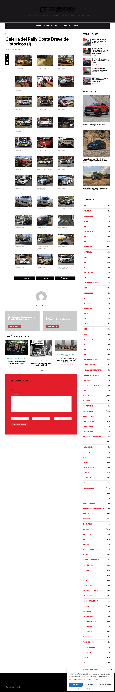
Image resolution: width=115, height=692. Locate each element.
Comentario (14, 394)
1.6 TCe (85, 313)
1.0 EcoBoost (88, 216)
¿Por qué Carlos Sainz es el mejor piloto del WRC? (16, 362)
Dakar (15, 358)
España (85, 462)
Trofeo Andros (89, 647)
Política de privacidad (92, 688)
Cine (84, 390)
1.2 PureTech (88, 231)
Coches (67, 25)
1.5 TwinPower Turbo (91, 283)
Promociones (88, 565)
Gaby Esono (13, 366)
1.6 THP (85, 324)
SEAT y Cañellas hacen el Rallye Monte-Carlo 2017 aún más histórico (66, 360)
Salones (86, 606)
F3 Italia (86, 473)
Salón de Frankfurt (90, 601)
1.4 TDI (85, 257)
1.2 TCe (85, 237)
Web (55, 415)
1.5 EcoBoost (88, 272)
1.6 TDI (85, 319)
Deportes (86, 452)
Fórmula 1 (87, 478)
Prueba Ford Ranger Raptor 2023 (94, 125)
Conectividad (88, 426)
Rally (7, 33)
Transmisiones (88, 642)
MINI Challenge (88, 514)
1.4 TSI (85, 262)
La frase (86, 498)
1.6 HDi (85, 298)
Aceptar (75, 685)
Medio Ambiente (89, 503)
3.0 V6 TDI (86, 380)
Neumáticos (87, 524)
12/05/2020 (20, 366)
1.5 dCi (85, 267)
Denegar (90, 685)
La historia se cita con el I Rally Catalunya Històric (41, 364)
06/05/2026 (95, 44)
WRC (84, 662)
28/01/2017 (70, 364)
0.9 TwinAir (87, 211)
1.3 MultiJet (87, 247)
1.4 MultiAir (87, 252)
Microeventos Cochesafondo (94, 509)
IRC (84, 493)
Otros (85, 555)
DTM (84, 457)
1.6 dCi (85, 288)
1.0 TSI (85, 226)
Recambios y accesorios (92, 591)
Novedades (49, 317)
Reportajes (87, 596)
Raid (84, 575)
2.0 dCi (85, 334)
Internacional (88, 488)
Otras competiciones (91, 550)
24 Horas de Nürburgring (92, 370)
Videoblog (87, 652)
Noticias (47, 25)
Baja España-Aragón (91, 385)
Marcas (58, 25)
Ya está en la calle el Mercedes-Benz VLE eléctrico (99, 41)
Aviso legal (101, 688)
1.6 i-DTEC (86, 303)
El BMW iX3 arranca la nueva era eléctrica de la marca (100, 60)
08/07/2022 (85, 191)
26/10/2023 (94, 73)
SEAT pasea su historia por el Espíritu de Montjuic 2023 (100, 79)
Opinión (86, 544)
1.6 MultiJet (87, 308)
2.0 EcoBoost (88, 339)
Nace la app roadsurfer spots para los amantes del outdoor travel (95, 189)
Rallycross (87, 585)
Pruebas (37, 25)
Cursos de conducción (92, 437)
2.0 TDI (85, 349)
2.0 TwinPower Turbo (91, 360)
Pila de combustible (91, 560)
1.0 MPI (85, 221)
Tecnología (87, 632)
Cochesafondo (16, 49)
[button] (111, 669)
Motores (86, 519)
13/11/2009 (8, 49)
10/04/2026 (94, 55)
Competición (8, 358)
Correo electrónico (38, 416)
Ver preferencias (105, 685)
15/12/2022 (85, 126)
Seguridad (87, 611)
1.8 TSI (85, 329)
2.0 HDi (85, 344)
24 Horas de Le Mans (90, 365)
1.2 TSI (85, 242)
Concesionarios (89, 421)
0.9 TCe (85, 206)
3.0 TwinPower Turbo (91, 375)
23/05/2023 (95, 83)
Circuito (86, 396)
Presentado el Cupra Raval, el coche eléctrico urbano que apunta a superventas (100, 51)
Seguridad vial (88, 616)
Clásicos (86, 401)
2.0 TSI (85, 355)
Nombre (13, 416)
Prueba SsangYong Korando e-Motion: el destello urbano (99, 70)
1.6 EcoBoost (88, 293)
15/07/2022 (85, 162)
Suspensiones (88, 627)
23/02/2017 (45, 367)
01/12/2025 (94, 64)
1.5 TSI (85, 278)
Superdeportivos (89, 621)
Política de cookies (81, 688)
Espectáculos (88, 467)
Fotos (85, 483)
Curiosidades (88, 432)
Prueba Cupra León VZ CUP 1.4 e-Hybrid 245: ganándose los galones (95, 160)
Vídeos (75, 25)
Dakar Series (88, 447)
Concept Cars (88, 416)
